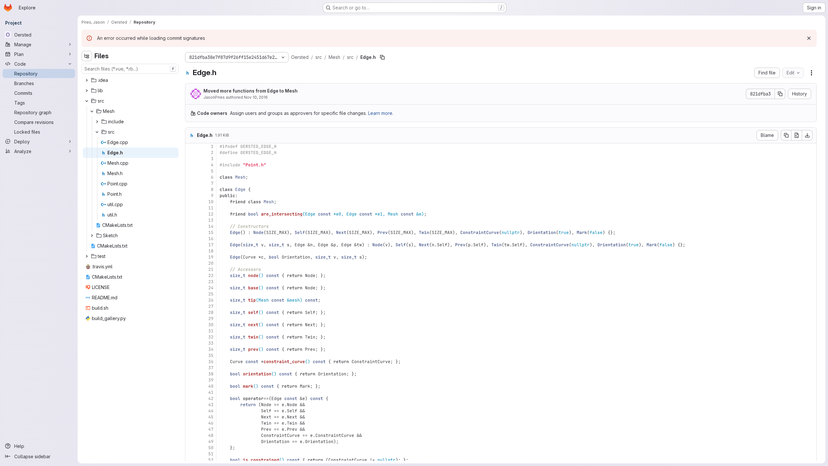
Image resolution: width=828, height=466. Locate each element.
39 (210, 380)
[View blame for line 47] (191, 429)
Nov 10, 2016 (256, 97)
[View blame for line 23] (191, 282)
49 (210, 441)
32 (210, 337)
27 (210, 306)
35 (210, 355)
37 (210, 368)
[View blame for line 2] (191, 153)
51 (210, 454)
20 (210, 263)
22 (210, 275)
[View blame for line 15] (191, 232)
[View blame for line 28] (191, 312)
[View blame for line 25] (191, 294)
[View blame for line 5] (191, 171)
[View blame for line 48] (191, 435)
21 (210, 269)
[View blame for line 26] (191, 300)
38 (210, 374)
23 (210, 281)
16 (210, 238)
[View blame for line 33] (191, 343)
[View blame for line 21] (191, 269)
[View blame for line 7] (191, 183)
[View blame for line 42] (191, 398)
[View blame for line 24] (191, 288)
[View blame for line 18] (191, 251)
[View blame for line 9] (191, 196)
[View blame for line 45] (191, 417)
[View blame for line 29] (191, 319)
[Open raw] (796, 135)
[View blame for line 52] (191, 460)
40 (210, 386)
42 (210, 398)
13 (210, 220)
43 (210, 404)
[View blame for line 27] (191, 306)
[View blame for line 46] (191, 423)
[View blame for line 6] (191, 177)
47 (210, 429)
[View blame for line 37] (191, 368)
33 (210, 343)
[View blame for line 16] (191, 239)
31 (210, 331)
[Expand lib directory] (87, 90)
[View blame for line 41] (191, 392)
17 (210, 245)
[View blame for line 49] (191, 441)
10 (210, 202)
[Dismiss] (809, 38)
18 (210, 251)
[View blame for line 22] (191, 275)
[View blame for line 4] (191, 165)
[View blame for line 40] (191, 386)
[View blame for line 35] (191, 355)
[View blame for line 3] (191, 159)
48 (210, 435)
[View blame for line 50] (191, 448)
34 (210, 349)
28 (210, 312)
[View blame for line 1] (191, 146)
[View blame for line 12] (191, 214)
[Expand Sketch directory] (92, 235)
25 (210, 294)
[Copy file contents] (786, 135)
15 (210, 232)
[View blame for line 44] (191, 411)
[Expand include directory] (97, 122)
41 (210, 392)
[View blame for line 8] (191, 189)
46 (210, 423)
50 (210, 447)
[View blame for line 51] (191, 454)
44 (210, 411)
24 (210, 288)
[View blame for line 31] (191, 331)
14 (210, 226)
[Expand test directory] (87, 256)
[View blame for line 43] (191, 405)
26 (210, 300)
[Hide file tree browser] (87, 56)
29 (210, 318)
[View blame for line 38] (191, 374)
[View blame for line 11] (191, 208)
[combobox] (130, 69)
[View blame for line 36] (191, 362)
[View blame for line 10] (191, 202)
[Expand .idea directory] (87, 80)
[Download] (807, 135)
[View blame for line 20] (191, 263)
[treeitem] (131, 80)
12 (210, 214)
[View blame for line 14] (191, 226)
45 (210, 417)
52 (210, 460)
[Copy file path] (382, 57)
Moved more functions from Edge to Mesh (250, 91)
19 (210, 257)
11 (210, 208)
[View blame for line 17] (191, 245)
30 (210, 324)
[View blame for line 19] (191, 257)
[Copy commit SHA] (780, 94)
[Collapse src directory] (87, 101)
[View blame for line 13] (191, 220)
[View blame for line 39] (191, 380)
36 (210, 361)
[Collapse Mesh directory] (92, 111)
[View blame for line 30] (191, 325)
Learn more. (380, 113)
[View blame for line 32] (191, 337)
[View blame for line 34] (191, 349)
